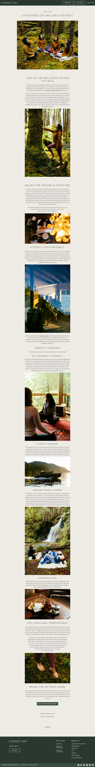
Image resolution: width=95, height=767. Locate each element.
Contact (15, 750)
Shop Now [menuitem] (80, 2)
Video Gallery (74, 748)
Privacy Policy (24, 764)
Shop (73, 750)
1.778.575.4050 (59, 751)
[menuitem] (10, 3)
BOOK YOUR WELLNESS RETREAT (47, 703)
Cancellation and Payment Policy (79, 743)
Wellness (48, 727)
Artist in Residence (76, 755)
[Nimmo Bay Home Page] (18, 741)
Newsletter (74, 753)
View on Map (59, 743)
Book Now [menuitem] (68, 2)
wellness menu (44, 336)
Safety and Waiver (76, 746)
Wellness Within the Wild (53, 90)
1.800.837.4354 (59, 747)
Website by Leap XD (32, 764)
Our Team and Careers (77, 757)
